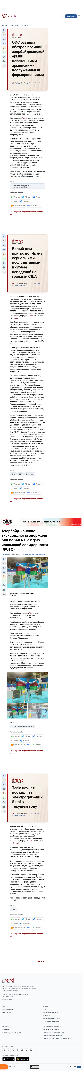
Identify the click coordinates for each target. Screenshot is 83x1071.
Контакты (46, 1015)
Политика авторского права (52, 1036)
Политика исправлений (51, 1021)
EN (71, 1067)
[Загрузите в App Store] (8, 1059)
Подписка (5, 1030)
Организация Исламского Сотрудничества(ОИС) (20, 186)
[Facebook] (9, 1050)
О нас (45, 1009)
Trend (24, 118)
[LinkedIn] (26, 1050)
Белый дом (30, 474)
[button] (3, 30)
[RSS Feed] (31, 1050)
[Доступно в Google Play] (22, 1059)
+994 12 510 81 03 (7, 997)
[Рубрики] (79, 16)
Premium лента (7, 1012)
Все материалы (24, 596)
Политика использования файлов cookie (56, 1039)
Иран (13, 474)
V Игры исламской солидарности (23, 726)
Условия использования (51, 1030)
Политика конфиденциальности (53, 1033)
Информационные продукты (11, 1033)
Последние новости (8, 1009)
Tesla (13, 909)
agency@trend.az (7, 999)
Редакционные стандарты (52, 1018)
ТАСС (15, 318)
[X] (13, 1050)
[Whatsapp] (4, 1050)
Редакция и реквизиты (50, 1012)
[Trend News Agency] (8, 980)
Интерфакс (17, 843)
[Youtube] (17, 1050)
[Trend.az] (9, 16)
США (20, 474)
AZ (75, 1067)
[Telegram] (22, 1050)
